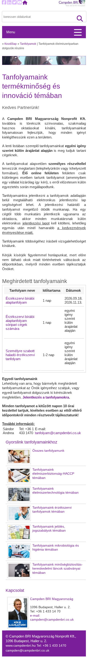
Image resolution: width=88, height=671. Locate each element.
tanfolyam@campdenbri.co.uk (58, 433)
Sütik (50, 659)
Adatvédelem (56, 664)
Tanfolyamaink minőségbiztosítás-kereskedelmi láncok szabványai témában (57, 569)
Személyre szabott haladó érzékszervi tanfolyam (20, 355)
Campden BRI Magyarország (51, 599)
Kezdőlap (10, 43)
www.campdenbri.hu (21, 645)
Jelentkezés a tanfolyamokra (46, 397)
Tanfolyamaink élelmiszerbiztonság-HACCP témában (53, 474)
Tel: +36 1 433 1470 (51, 645)
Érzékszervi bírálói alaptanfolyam (20, 300)
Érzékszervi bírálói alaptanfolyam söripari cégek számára (20, 323)
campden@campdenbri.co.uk (27, 650)
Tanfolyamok (28, 43)
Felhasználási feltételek (63, 669)
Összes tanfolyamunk (48, 450)
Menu (10, 32)
